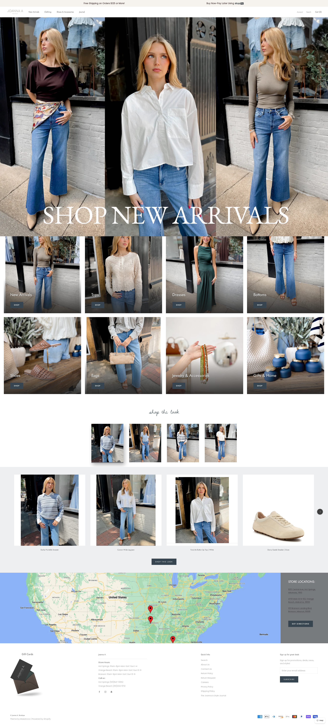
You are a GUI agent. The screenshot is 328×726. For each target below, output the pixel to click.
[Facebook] (99, 691)
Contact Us (206, 669)
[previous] (8, 512)
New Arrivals (34, 12)
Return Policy (207, 673)
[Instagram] (105, 691)
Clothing (47, 12)
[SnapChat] (111, 691)
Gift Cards (27, 654)
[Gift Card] (27, 660)
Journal (82, 12)
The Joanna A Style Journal (213, 695)
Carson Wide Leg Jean (125, 549)
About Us (205, 664)
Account (300, 12)
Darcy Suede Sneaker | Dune (278, 549)
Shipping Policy (208, 691)
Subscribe (289, 679)
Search (308, 12)
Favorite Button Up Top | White (202, 549)
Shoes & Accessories (65, 12)
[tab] (107, 443)
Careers (205, 682)
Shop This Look (164, 562)
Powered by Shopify (41, 719)
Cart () (318, 12)
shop (16, 386)
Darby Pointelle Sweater (50, 549)
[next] (320, 512)
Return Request (208, 677)
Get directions (300, 624)
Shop (16, 305)
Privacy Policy (207, 686)
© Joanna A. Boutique (17, 715)
